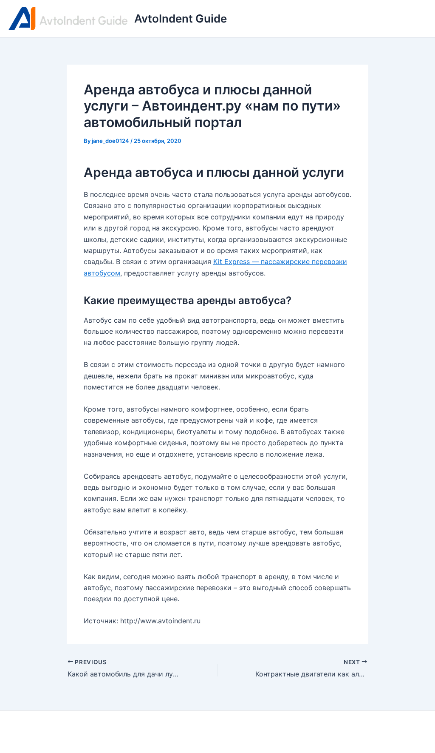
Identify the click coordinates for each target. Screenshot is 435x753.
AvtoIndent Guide (180, 18)
